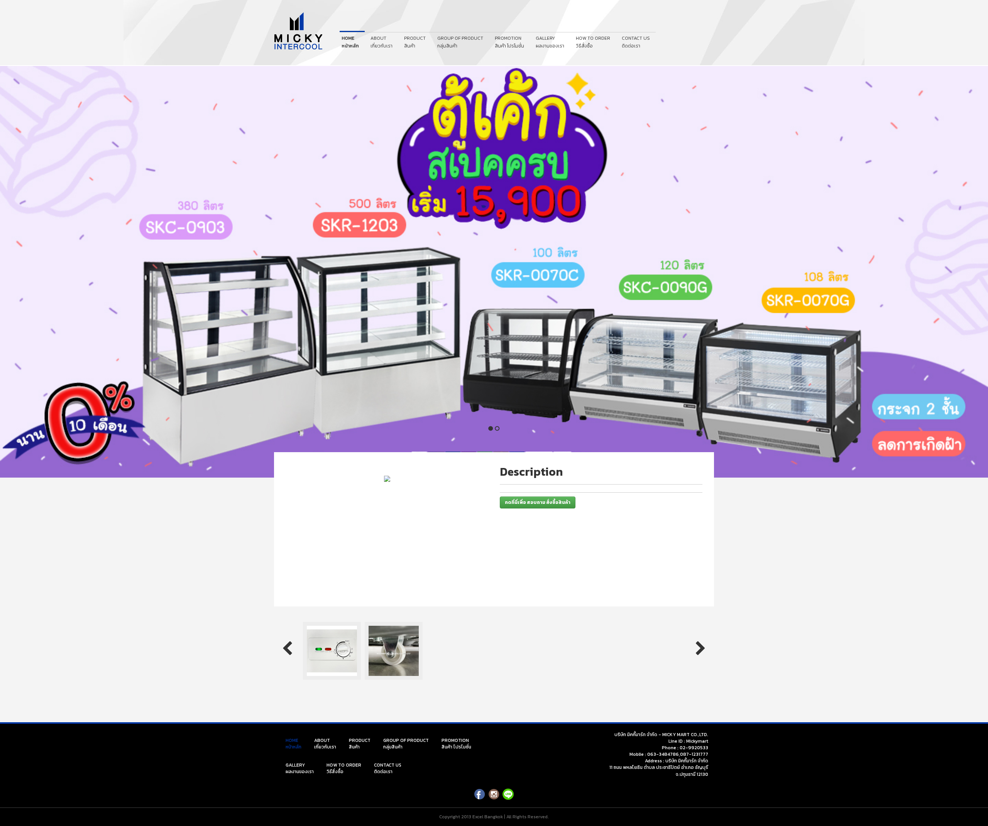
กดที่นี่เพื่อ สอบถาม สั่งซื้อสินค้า (537, 502)
